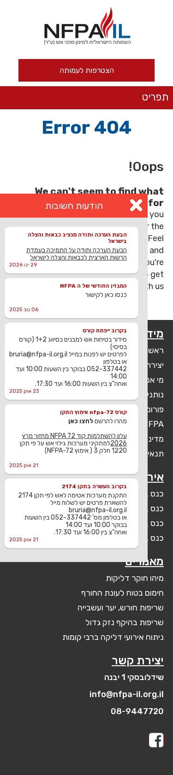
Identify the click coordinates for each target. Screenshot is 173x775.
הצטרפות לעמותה (87, 70)
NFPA (153, 424)
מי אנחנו (150, 380)
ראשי (155, 350)
